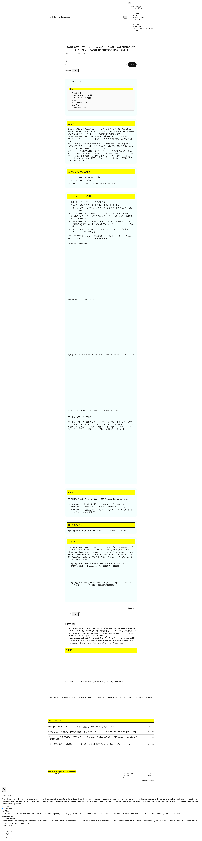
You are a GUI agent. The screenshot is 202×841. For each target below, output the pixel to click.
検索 (66, 61)
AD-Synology (88, 681)
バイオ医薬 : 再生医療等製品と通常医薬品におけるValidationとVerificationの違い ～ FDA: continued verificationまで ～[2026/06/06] (93, 738)
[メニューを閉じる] (129, 3)
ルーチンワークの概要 (83, 95)
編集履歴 (82, 107)
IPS (106, 681)
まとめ (77, 105)
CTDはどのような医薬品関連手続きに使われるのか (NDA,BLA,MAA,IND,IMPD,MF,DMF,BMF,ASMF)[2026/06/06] (92, 732)
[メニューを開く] (125, 17)
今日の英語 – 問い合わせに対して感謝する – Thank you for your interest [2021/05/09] (125, 697)
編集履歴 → (132, 608)
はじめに (77, 93)
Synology (81, 53)
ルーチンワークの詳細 (83, 98)
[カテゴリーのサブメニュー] (139, 7)
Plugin (110, 681)
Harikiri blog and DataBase (59, 17)
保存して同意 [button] (7, 826)
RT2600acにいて (80, 103)
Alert (76, 100)
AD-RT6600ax (79, 681)
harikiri (71, 53)
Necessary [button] (6, 806)
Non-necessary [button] (7, 816)
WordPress (87, 53)
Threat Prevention (118, 681)
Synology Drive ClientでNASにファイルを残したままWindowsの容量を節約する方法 (81, 727)
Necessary (8, 809)
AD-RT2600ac (69, 681)
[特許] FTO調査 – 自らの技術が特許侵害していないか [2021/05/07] (71, 697)
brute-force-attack (98, 681)
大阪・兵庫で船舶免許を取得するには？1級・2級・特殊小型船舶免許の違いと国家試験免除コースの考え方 (90, 744)
